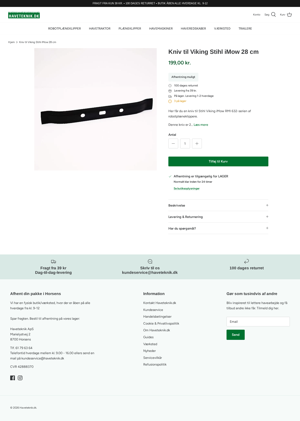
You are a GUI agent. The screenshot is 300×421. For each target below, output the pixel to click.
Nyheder (149, 351)
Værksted (222, 28)
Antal (172, 135)
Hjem (11, 42)
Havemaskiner (161, 28)
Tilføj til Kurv (218, 161)
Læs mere (201, 125)
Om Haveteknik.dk (156, 330)
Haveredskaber (193, 28)
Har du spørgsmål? (182, 228)
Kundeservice (153, 310)
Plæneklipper (130, 28)
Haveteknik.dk (28, 407)
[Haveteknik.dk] (24, 14)
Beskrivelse (176, 205)
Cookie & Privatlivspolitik (161, 323)
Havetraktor (99, 28)
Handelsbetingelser (157, 316)
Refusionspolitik (155, 364)
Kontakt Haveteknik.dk (159, 303)
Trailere (245, 28)
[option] (95, 109)
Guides (148, 337)
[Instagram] (20, 378)
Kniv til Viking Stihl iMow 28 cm (37, 42)
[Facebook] (12, 378)
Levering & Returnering (185, 217)
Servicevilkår (152, 358)
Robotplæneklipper (64, 28)
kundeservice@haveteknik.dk (42, 358)
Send (235, 335)
